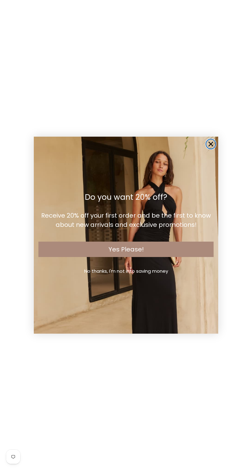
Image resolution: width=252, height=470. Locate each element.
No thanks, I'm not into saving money (126, 271)
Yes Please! (126, 249)
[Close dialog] (211, 144)
